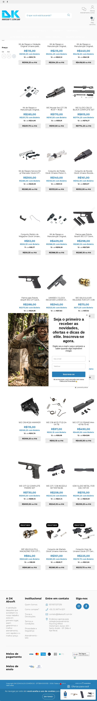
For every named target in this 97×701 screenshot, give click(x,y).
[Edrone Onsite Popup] (48, 350)
